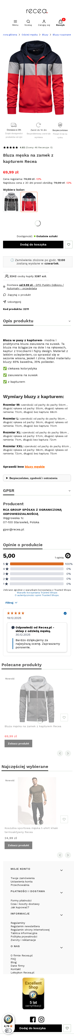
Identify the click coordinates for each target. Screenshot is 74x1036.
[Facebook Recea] (33, 1021)
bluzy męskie (35, 466)
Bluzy (45, 34)
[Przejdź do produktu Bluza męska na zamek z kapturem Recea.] (37, 699)
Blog (14, 962)
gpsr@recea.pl (13, 529)
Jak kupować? (20, 907)
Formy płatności (21, 900)
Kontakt (16, 969)
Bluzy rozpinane (62, 34)
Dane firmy (17, 965)
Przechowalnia (20, 884)
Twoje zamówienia (23, 878)
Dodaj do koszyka (33, 244)
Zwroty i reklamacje (23, 939)
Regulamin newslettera (25, 926)
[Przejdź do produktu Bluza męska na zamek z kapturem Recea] (11, 202)
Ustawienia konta (21, 881)
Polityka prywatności (24, 936)
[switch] (8, 1031)
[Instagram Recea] (41, 1021)
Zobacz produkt (18, 743)
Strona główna (9, 34)
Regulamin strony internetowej (30, 929)
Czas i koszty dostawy (25, 903)
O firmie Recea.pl (22, 955)
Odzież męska (30, 34)
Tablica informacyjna (24, 933)
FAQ (13, 958)
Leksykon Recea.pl (22, 972)
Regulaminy (18, 922)
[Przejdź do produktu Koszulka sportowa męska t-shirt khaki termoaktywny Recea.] (37, 801)
